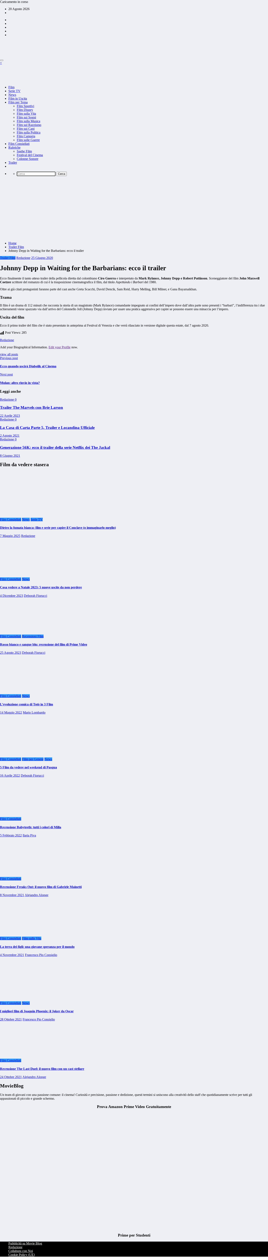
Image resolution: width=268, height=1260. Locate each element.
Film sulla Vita (26, 113)
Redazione (23, 258)
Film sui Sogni (26, 117)
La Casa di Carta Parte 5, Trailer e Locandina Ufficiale (47, 427)
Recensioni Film (33, 636)
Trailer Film (7, 258)
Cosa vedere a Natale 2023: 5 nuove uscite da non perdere (41, 587)
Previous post (9, 358)
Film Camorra (26, 136)
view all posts (9, 354)
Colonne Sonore (27, 159)
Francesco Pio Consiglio (41, 955)
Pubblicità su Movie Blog (25, 1243)
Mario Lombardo (34, 712)
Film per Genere (33, 759)
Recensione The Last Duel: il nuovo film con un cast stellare (42, 1069)
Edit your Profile (60, 347)
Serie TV (14, 91)
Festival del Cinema (30, 155)
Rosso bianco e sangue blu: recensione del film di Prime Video (43, 644)
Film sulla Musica (28, 121)
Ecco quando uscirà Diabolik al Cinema (28, 366)
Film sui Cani (26, 128)
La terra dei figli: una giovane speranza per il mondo (37, 947)
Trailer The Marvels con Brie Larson (31, 407)
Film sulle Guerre (28, 140)
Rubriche (14, 147)
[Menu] (1, 60)
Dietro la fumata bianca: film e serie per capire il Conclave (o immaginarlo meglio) (58, 527)
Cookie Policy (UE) (21, 1254)
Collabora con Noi (20, 1251)
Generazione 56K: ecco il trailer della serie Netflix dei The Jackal (55, 447)
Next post (6, 374)
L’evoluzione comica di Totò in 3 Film (26, 704)
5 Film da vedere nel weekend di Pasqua (28, 767)
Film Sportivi (25, 106)
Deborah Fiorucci (35, 595)
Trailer (12, 162)
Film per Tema (18, 102)
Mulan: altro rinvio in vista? (20, 383)
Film (11, 87)
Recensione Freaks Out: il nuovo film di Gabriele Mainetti (41, 887)
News (12, 95)
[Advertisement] (134, 208)
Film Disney (25, 110)
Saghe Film (24, 151)
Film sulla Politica (28, 132)
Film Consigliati (19, 143)
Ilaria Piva (29, 835)
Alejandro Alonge (36, 895)
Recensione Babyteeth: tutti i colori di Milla (30, 827)
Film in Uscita (17, 98)
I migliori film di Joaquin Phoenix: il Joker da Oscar (37, 1011)
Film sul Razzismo (29, 125)
